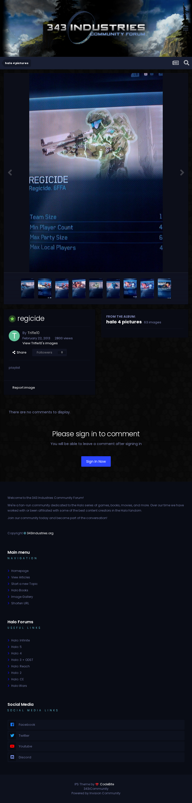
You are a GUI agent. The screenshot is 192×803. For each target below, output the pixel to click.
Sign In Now (96, 461)
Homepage (19, 571)
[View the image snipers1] (61, 288)
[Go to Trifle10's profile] (14, 335)
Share (20, 352)
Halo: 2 (16, 673)
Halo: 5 (16, 647)
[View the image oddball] (113, 288)
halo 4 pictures (124, 322)
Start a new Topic (24, 584)
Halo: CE (17, 679)
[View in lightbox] (95, 172)
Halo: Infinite (20, 640)
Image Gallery (22, 597)
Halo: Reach (20, 666)
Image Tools (166, 263)
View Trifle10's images (40, 343)
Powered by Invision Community (96, 793)
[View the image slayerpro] (79, 288)
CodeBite (107, 784)
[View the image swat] (27, 288)
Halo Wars (19, 686)
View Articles (20, 577)
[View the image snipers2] (44, 288)
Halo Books (19, 590)
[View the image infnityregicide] (164, 288)
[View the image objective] (130, 288)
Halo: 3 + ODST (22, 660)
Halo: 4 (16, 653)
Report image (23, 387)
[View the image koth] (147, 288)
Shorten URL (20, 603)
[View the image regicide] (95, 288)
